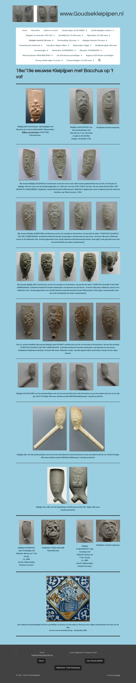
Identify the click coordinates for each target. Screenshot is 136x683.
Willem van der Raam (30, 132)
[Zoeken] (99, 60)
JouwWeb (117, 675)
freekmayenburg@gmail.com (42, 655)
